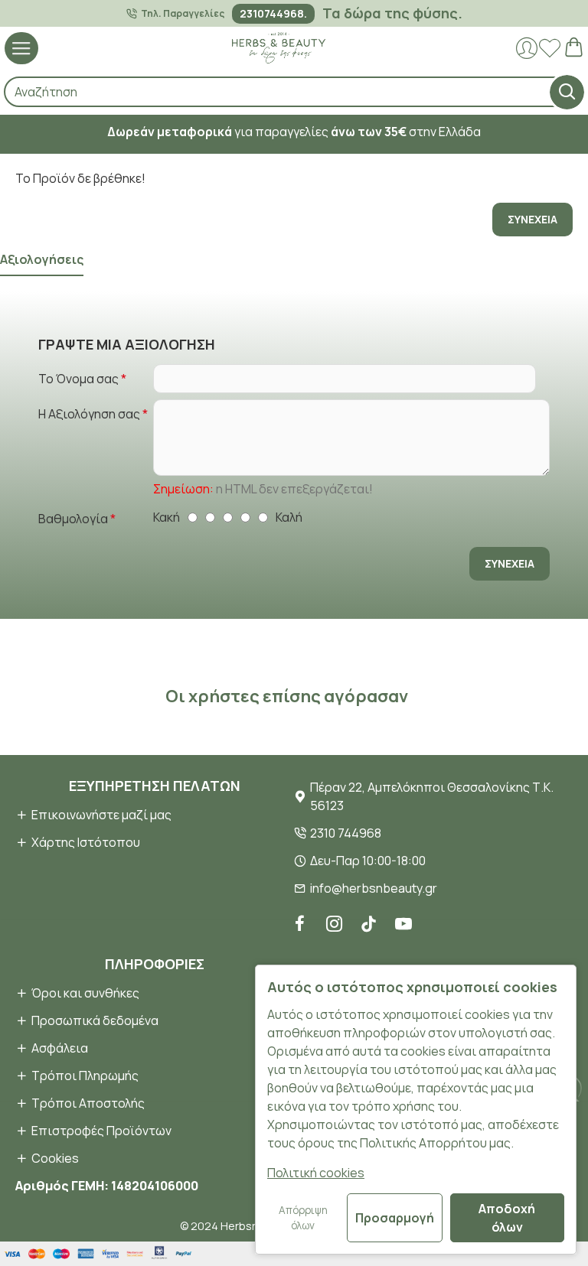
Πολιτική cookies (315, 1172)
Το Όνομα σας (78, 378)
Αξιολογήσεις (41, 260)
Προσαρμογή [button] (394, 1217)
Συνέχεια (532, 219)
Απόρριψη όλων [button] (303, 1217)
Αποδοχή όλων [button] (507, 1217)
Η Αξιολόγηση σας (89, 413)
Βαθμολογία (73, 518)
